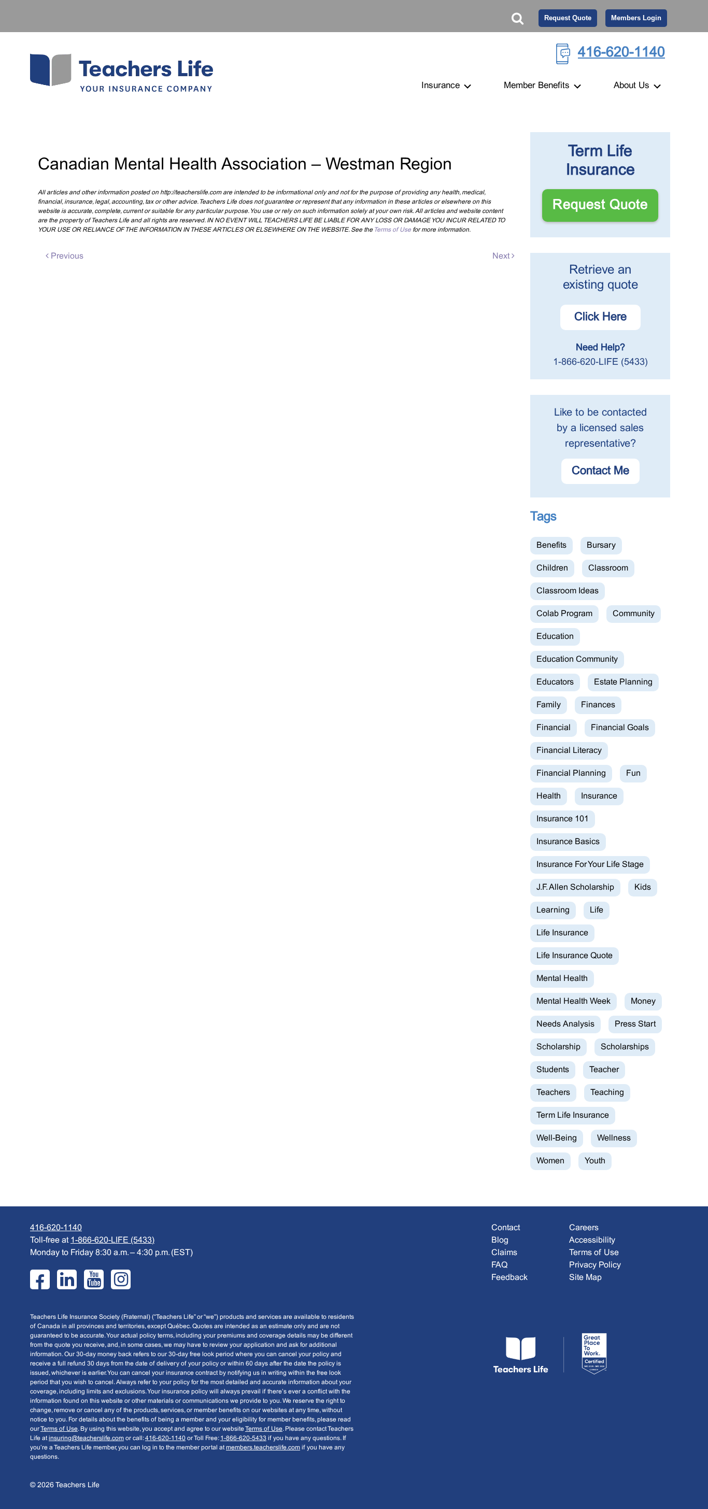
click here (600, 317)
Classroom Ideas (567, 591)
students (552, 1070)
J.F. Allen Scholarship (575, 887)
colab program (564, 614)
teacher (604, 1070)
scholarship (558, 1047)
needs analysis (565, 1024)
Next (502, 256)
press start (635, 1024)
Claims (504, 1253)
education (555, 636)
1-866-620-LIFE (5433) (600, 362)
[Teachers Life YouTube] (94, 1279)
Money (643, 1001)
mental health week (573, 1001)
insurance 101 (562, 819)
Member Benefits (538, 86)
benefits (551, 545)
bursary (601, 545)
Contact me (600, 471)
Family (548, 705)
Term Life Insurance (572, 1115)
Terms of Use (392, 230)
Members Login (636, 18)
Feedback (509, 1278)
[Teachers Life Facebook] (40, 1279)
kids (642, 887)
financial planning (571, 773)
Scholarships (625, 1047)
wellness (614, 1138)
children (552, 568)
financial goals (620, 728)
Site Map (585, 1278)
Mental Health (562, 979)
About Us (633, 86)
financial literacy (569, 751)
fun (633, 773)
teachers (553, 1093)
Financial (553, 728)
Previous (66, 256)
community (634, 614)
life (596, 910)
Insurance (441, 86)
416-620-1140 (621, 53)
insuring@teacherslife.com (86, 1438)
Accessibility (592, 1240)
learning (553, 910)
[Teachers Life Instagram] (121, 1279)
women (550, 1161)
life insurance (562, 933)
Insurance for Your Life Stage (590, 865)
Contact (505, 1228)
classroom (608, 568)
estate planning (623, 682)
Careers (584, 1228)
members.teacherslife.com (263, 1448)
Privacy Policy (595, 1265)
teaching (607, 1093)
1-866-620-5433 (243, 1438)
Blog (499, 1240)
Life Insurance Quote (574, 956)
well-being (556, 1138)
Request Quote (567, 18)
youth (595, 1161)
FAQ (499, 1265)
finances (598, 705)
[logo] (550, 1354)
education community (577, 659)
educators (555, 682)
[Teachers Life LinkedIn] (67, 1279)
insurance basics (568, 842)
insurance (599, 796)
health (548, 796)
